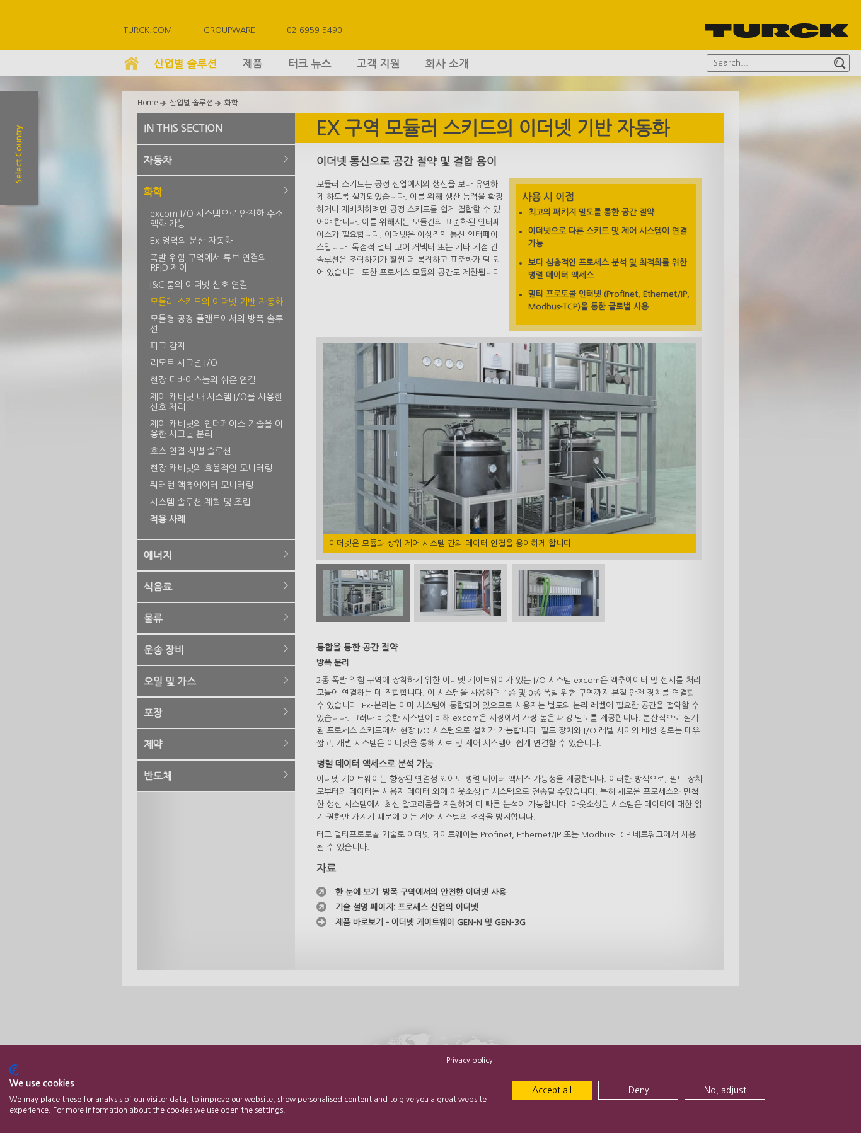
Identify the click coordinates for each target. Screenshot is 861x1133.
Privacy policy (469, 1060)
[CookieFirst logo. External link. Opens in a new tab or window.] (14, 1070)
